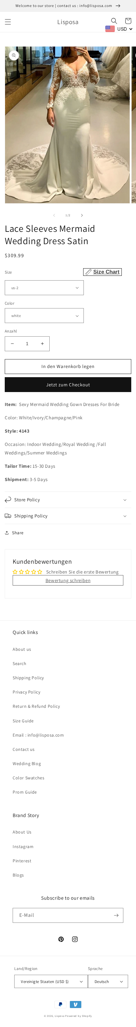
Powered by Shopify (78, 1015)
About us (22, 649)
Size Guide (23, 721)
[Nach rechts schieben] (82, 215)
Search (20, 663)
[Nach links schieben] (54, 215)
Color (9, 303)
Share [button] (18, 533)
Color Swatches (28, 778)
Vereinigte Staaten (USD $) (45, 981)
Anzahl (11, 331)
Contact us (24, 749)
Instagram (23, 846)
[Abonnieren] (116, 915)
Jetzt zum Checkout (68, 385)
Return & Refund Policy (36, 706)
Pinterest (22, 861)
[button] (8, 22)
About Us (22, 832)
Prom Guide (25, 792)
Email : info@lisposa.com (38, 735)
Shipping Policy (28, 678)
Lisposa (60, 1015)
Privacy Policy (26, 692)
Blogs (18, 875)
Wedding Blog (27, 763)
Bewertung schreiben (68, 580)
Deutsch (102, 981)
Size (62, 272)
